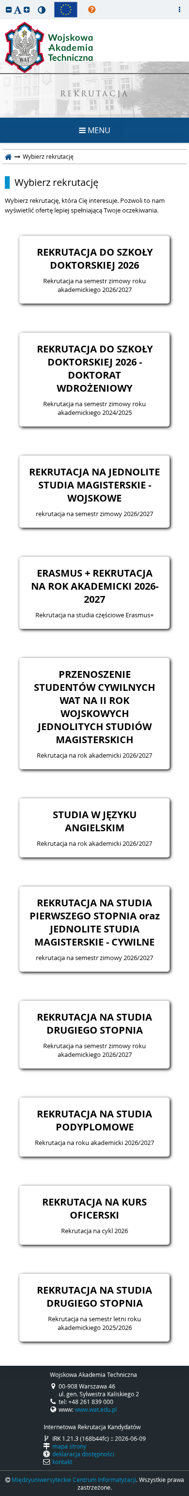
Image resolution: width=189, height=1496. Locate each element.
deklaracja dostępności (83, 1454)
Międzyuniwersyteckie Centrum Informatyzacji (74, 1479)
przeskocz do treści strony (2, 2)
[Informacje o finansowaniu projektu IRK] (65, 9)
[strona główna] (8, 156)
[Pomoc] (91, 9)
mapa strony (69, 1446)
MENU (98, 130)
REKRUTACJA (94, 94)
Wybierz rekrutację (56, 182)
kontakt (62, 1461)
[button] (9, 9)
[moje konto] (179, 9)
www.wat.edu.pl (96, 1409)
